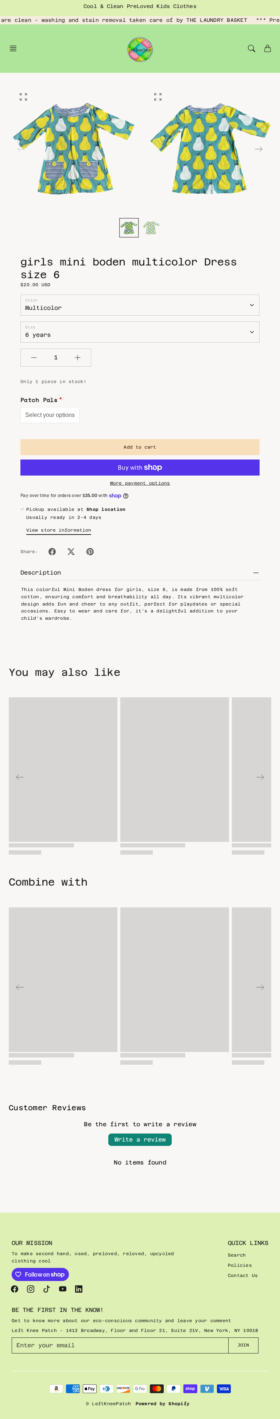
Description (40, 572)
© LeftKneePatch (108, 1403)
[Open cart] (268, 48)
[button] (15, 48)
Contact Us (243, 1275)
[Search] (252, 48)
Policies (240, 1265)
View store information (58, 530)
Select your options (50, 415)
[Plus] (78, 357)
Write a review (140, 1139)
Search (237, 1255)
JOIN (243, 1345)
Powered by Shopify (163, 1403)
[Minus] (34, 357)
